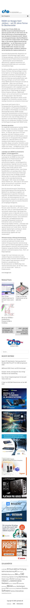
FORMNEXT (5, 581)
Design (7, 577)
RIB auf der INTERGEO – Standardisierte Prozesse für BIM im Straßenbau (8, 320)
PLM (7, 588)
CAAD (19, 574)
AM (18, 571)
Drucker (12, 579)
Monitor (14, 586)
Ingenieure (10, 583)
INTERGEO (14, 583)
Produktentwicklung (12, 588)
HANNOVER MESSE (16, 581)
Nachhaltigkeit (21, 586)
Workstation (9, 593)
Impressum (9, 603)
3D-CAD (4, 569)
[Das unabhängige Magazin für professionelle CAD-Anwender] (15, 7)
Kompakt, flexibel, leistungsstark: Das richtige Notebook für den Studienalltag (13, 372)
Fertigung (23, 579)
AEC (16, 571)
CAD (22, 574)
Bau (9, 574)
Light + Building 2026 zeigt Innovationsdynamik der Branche (22, 331)
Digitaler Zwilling (13, 577)
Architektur (5, 574)
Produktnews (18, 588)
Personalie (4, 588)
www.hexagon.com (6, 272)
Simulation (25, 588)
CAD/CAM (4, 577)
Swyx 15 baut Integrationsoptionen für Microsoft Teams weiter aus (8, 299)
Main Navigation (6, 16)
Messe (10, 585)
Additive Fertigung (20, 569)
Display (3, 579)
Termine (12, 591)
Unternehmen (19, 591)
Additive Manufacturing (8, 571)
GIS (9, 581)
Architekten (21, 571)
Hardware (5, 583)
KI (17, 583)
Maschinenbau (4, 586)
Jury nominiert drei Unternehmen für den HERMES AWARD (8, 330)
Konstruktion (21, 583)
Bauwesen (12, 574)
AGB (14, 604)
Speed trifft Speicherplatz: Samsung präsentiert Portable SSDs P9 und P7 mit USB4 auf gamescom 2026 (14, 363)
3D (2, 569)
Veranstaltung (4, 593)
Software (6, 590)
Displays (7, 579)
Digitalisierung (23, 577)
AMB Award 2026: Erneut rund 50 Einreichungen (14, 368)
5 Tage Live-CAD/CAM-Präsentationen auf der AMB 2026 (21, 298)
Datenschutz (20, 604)
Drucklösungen (18, 579)
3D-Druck (10, 569)
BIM (16, 574)
